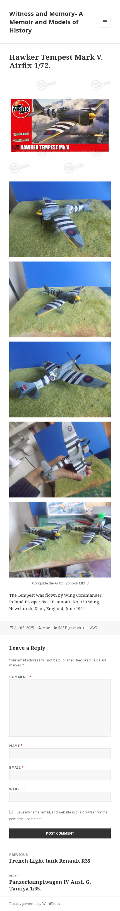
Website (17, 789)
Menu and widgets (105, 27)
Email (16, 767)
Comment (20, 676)
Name (16, 745)
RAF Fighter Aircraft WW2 (78, 627)
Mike (46, 627)
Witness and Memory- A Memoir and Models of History (46, 21)
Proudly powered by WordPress (34, 903)
